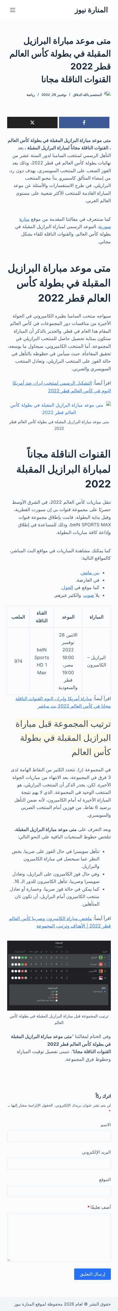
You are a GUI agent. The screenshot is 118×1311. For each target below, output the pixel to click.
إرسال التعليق (92, 1274)
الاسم (106, 1124)
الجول (67, 587)
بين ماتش (90, 572)
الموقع (105, 1179)
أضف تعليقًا (99, 1207)
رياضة (31, 95)
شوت (89, 595)
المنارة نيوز (91, 9)
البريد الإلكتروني (96, 1152)
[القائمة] (12, 10)
